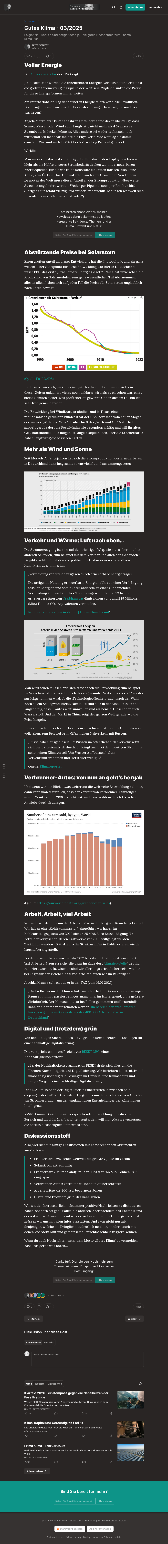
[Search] (113, 7)
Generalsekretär (43, 74)
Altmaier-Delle (115, 963)
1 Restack (61, 1295)
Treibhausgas (73, 598)
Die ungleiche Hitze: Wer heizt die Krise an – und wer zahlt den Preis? (63, 1427)
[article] (84, 1403)
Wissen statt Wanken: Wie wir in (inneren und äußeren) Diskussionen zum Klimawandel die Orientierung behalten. (66, 1403)
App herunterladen (100, 1528)
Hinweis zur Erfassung (114, 1520)
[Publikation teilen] (121, 7)
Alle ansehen (35, 1471)
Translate (31, 21)
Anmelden (155, 7)
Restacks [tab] (48, 1342)
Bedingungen (92, 1520)
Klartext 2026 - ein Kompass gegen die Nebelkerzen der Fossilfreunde (66, 1395)
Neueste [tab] (39, 1383)
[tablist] (39, 1342)
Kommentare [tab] (33, 1342)
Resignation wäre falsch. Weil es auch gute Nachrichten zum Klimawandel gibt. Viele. (68, 1452)
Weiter (132, 1318)
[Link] (19, 65)
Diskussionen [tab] (55, 1383)
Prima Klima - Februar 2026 (44, 1446)
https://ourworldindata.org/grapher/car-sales (73, 903)
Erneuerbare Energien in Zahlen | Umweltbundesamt (68, 612)
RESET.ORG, (91, 1051)
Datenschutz (76, 1520)
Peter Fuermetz (40, 45)
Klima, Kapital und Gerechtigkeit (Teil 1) (53, 1423)
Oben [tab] (29, 1383)
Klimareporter (51, 766)
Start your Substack (71, 1528)
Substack (52, 1537)
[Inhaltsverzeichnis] (3, 772)
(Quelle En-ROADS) (39, 379)
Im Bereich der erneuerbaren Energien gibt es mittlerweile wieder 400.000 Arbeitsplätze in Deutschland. (82, 1012)
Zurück (36, 1318)
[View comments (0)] (39, 56)
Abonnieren (135, 7)
